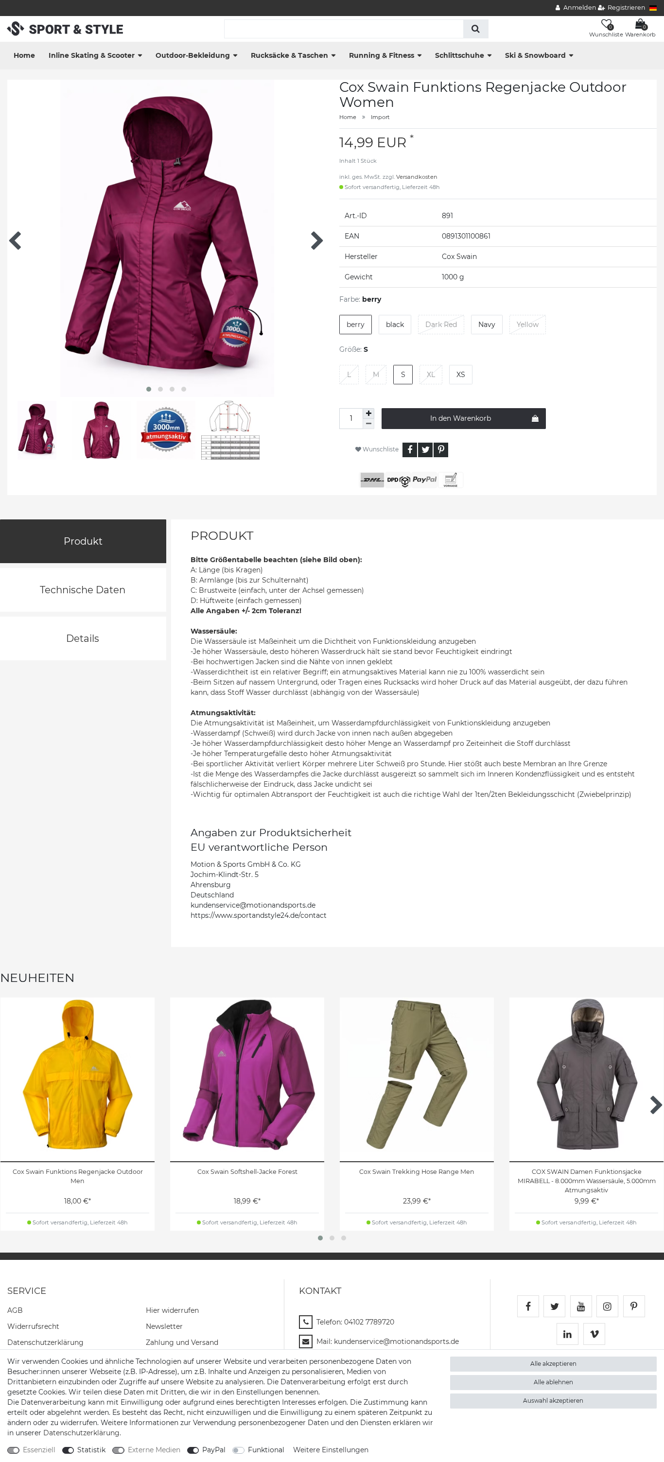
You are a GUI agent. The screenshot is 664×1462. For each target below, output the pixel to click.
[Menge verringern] (368, 424)
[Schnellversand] (65, 28)
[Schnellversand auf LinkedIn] (567, 1334)
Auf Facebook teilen (409, 450)
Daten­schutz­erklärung (45, 1342)
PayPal (214, 1449)
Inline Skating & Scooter (92, 55)
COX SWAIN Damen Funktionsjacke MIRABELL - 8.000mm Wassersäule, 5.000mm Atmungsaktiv (587, 1181)
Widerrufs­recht (33, 1326)
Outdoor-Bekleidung (193, 55)
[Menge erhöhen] (368, 413)
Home (24, 55)
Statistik (91, 1449)
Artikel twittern (425, 450)
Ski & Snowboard (535, 55)
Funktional (266, 1449)
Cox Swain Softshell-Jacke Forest (247, 1171)
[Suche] (475, 28)
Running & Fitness (381, 55)
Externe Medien (154, 1449)
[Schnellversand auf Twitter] (554, 1306)
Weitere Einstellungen (330, 1449)
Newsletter (164, 1326)
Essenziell (39, 1449)
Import (380, 117)
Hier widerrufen (172, 1310)
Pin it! (441, 450)
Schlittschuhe (459, 55)
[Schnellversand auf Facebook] (528, 1306)
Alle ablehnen (553, 1382)
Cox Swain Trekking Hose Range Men (416, 1171)
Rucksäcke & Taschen (289, 55)
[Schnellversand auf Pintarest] (634, 1306)
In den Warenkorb (460, 418)
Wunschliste (380, 449)
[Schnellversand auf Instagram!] (607, 1306)
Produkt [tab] (83, 541)
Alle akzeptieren (553, 1363)
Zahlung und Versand (182, 1342)
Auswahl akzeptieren (553, 1400)
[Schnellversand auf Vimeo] (594, 1334)
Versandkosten (416, 176)
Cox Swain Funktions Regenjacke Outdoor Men (78, 1176)
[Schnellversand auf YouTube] (581, 1306)
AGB (15, 1310)
